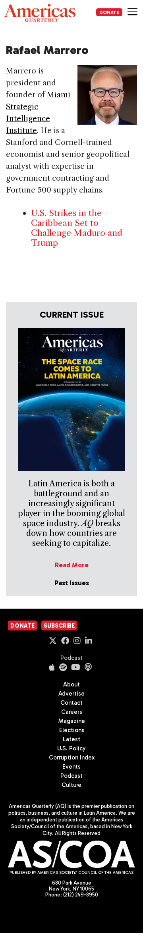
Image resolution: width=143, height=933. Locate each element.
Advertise (71, 693)
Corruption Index (72, 757)
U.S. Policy (71, 748)
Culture (71, 784)
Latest (71, 739)
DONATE (109, 12)
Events (71, 766)
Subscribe (59, 625)
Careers (71, 711)
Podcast (71, 657)
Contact (71, 702)
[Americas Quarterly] (39, 13)
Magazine (71, 721)
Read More (72, 565)
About (71, 684)
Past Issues (71, 583)
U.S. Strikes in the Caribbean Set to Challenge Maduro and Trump (76, 228)
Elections (71, 730)
